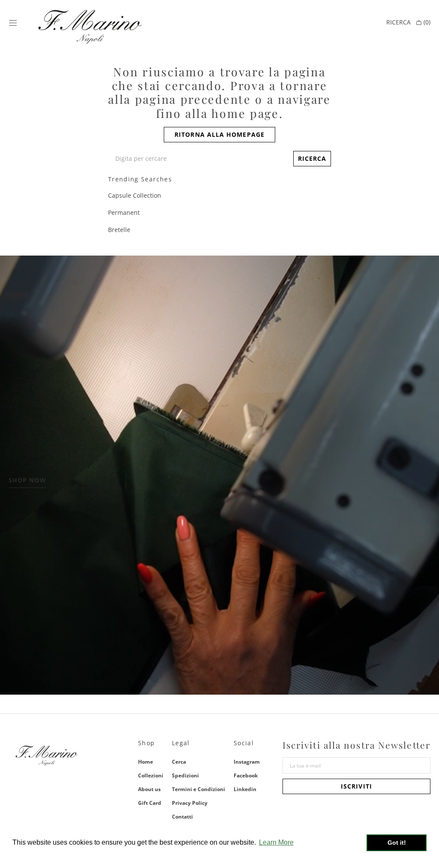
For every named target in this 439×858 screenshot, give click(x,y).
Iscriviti (356, 786)
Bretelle (119, 230)
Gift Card (149, 803)
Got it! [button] (397, 842)
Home (145, 762)
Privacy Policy (189, 803)
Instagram (247, 762)
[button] (12, 22)
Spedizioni (185, 775)
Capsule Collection (134, 195)
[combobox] (199, 158)
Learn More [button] (276, 842)
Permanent (124, 212)
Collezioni (150, 775)
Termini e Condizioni (198, 789)
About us (149, 789)
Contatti (182, 816)
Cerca (179, 762)
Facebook (246, 775)
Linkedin (245, 789)
